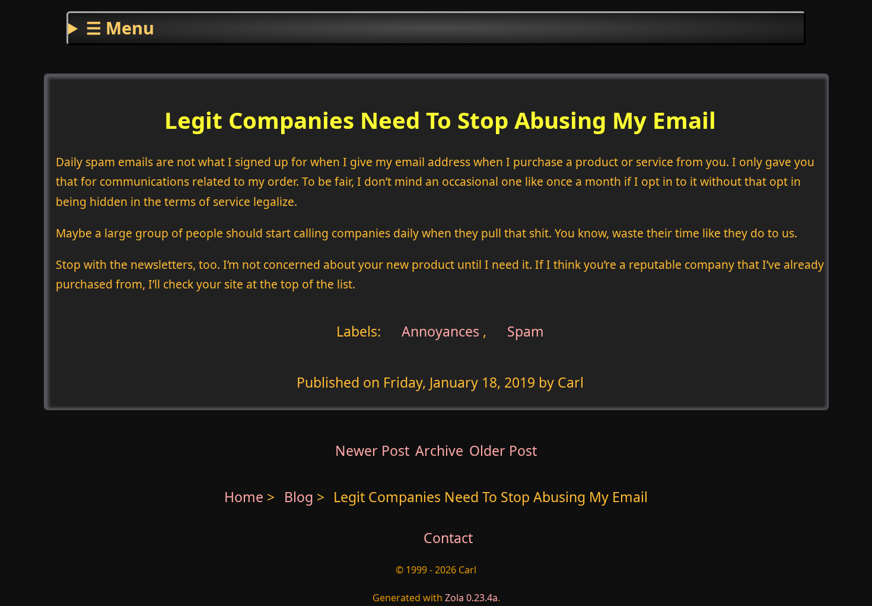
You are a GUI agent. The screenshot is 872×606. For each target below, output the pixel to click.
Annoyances (438, 331)
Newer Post (372, 450)
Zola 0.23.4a (471, 597)
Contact (448, 537)
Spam (525, 331)
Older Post (503, 450)
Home (243, 496)
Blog (300, 496)
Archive (439, 450)
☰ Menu (120, 27)
